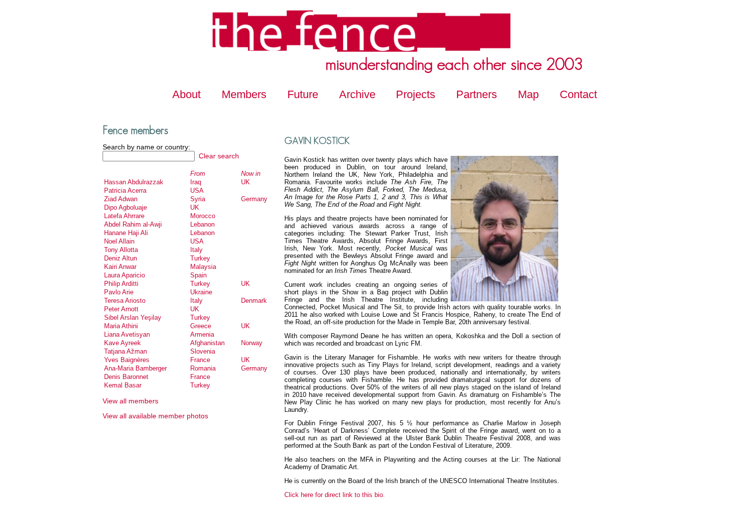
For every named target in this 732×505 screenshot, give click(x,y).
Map (528, 94)
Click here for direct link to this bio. (334, 495)
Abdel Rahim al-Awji (133, 224)
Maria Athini (121, 326)
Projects (415, 94)
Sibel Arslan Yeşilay (132, 317)
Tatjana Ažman (125, 351)
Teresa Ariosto (124, 300)
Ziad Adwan (120, 199)
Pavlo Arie (118, 292)
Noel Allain (119, 241)
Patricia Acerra (125, 190)
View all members (130, 401)
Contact (578, 94)
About (186, 94)
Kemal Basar (122, 385)
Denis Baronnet (126, 376)
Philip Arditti (121, 283)
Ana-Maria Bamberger (135, 368)
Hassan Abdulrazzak (133, 182)
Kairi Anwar (120, 266)
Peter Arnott (121, 309)
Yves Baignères (126, 360)
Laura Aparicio (124, 275)
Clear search (218, 156)
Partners (476, 94)
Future (302, 94)
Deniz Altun (120, 258)
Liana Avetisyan (127, 334)
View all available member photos (155, 416)
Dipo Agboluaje (125, 207)
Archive (357, 94)
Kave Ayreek (122, 343)
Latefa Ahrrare (124, 216)
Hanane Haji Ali (126, 233)
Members (244, 94)
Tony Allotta (121, 249)
